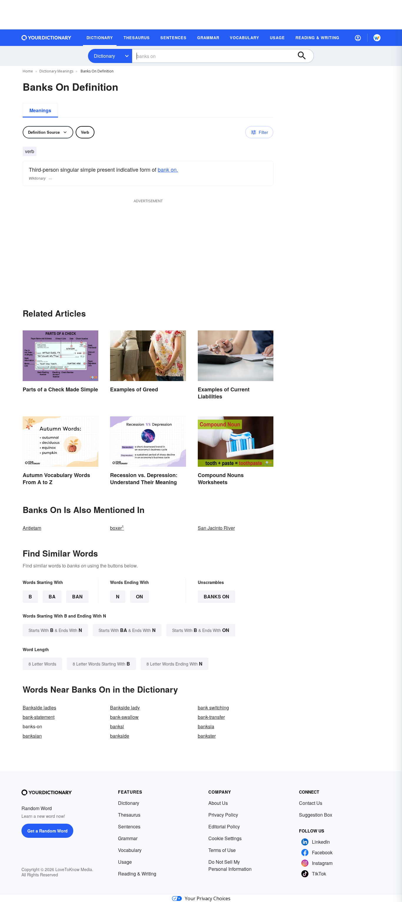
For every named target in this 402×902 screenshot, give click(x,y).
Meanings (40, 110)
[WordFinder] (377, 38)
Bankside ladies (39, 707)
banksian (32, 735)
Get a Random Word (47, 831)
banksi (117, 726)
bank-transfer (211, 717)
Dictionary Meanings (56, 71)
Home (28, 71)
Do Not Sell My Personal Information (230, 865)
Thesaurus (129, 814)
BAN (77, 596)
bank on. (168, 169)
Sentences (129, 826)
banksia (206, 726)
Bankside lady (125, 707)
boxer (117, 527)
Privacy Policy (223, 814)
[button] (357, 38)
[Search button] (304, 55)
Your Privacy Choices (207, 898)
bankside (119, 735)
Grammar (127, 838)
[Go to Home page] (46, 37)
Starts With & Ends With (55, 630)
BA (52, 596)
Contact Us (310, 803)
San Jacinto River (216, 527)
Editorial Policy (224, 826)
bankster (207, 735)
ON (139, 596)
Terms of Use (222, 850)
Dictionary (104, 55)
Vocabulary (130, 850)
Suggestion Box (315, 814)
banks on (216, 596)
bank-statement (38, 717)
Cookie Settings (225, 838)
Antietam (32, 527)
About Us (218, 803)
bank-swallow (124, 717)
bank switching (213, 707)
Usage (125, 861)
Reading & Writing (137, 873)
